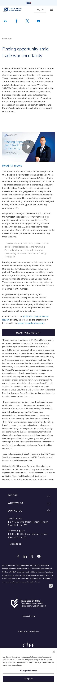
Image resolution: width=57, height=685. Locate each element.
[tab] (28, 495)
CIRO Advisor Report (28, 631)
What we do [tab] (15, 503)
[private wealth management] (15, 9)
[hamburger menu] (52, 9)
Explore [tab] (12, 495)
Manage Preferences (28, 671)
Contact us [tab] (15, 510)
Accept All (28, 678)
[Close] (54, 652)
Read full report (12, 166)
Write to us (15, 543)
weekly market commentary (31, 323)
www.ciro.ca (28, 616)
